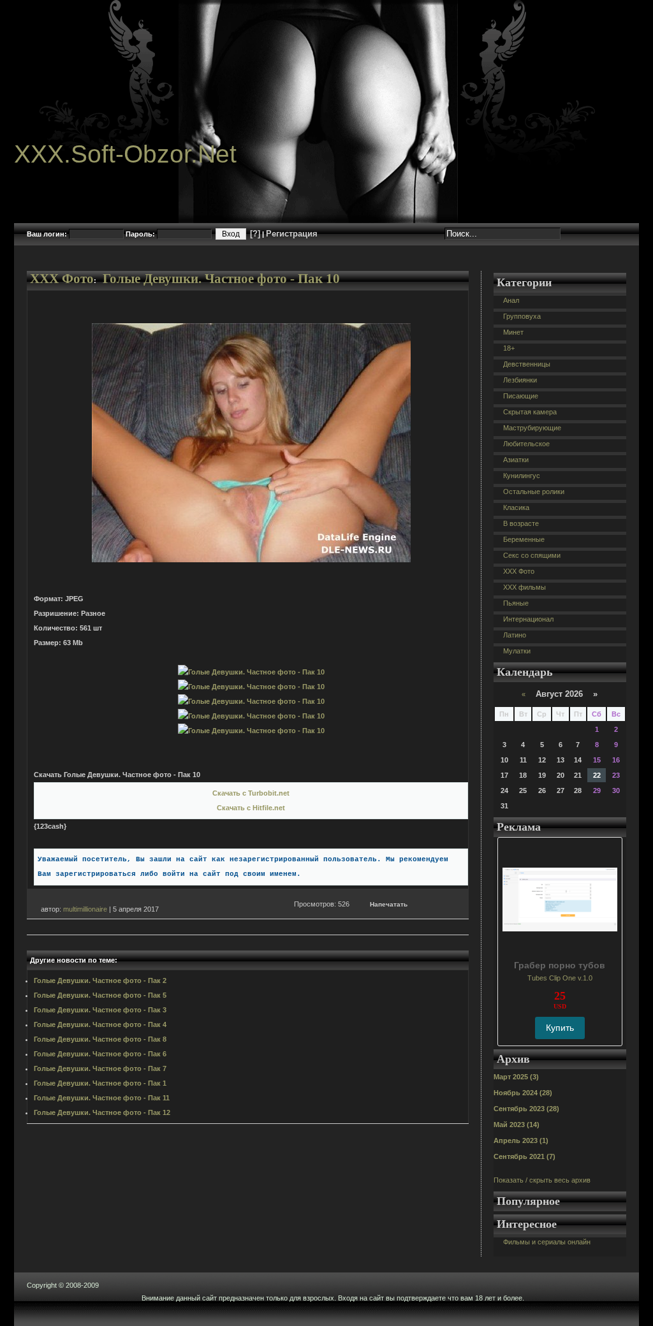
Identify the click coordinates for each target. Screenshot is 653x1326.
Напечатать (388, 904)
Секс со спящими (532, 555)
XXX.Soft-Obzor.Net (125, 154)
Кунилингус (521, 475)
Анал (511, 300)
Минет (513, 332)
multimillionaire (85, 909)
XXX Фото (62, 278)
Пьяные (516, 603)
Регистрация (292, 233)
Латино (514, 635)
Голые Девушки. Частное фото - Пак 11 (102, 1098)
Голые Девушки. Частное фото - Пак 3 (100, 1010)
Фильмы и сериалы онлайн (547, 1242)
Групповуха (522, 316)
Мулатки (517, 651)
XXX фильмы (524, 587)
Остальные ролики (533, 491)
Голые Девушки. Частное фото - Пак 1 (100, 1083)
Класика (516, 507)
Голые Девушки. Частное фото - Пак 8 (100, 1039)
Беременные (524, 539)
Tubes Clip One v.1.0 (559, 978)
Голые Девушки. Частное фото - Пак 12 (102, 1112)
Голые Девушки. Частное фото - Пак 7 (100, 1068)
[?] (255, 233)
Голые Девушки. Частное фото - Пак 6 (100, 1054)
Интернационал (528, 619)
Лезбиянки (520, 380)
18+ (509, 348)
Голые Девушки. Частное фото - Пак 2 (100, 980)
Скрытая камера (530, 412)
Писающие (520, 396)
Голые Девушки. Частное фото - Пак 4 (100, 1024)
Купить (560, 1028)
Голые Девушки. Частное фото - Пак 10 (221, 278)
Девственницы (526, 364)
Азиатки (516, 459)
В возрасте (521, 523)
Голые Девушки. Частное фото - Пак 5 (100, 995)
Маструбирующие (532, 428)
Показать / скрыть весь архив (542, 1180)
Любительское (526, 444)
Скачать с (251, 793)
